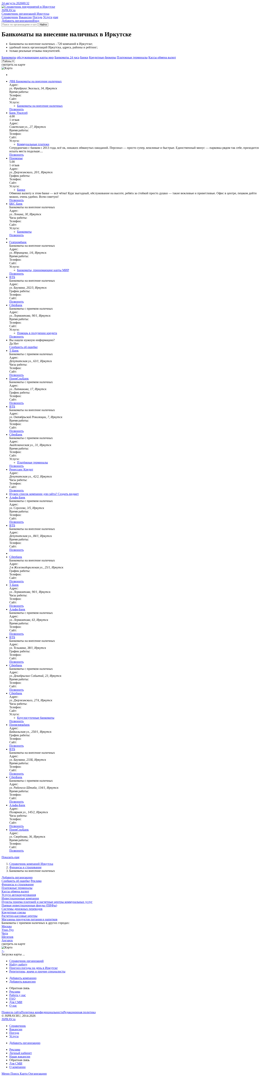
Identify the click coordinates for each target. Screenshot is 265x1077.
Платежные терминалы (132, 57)
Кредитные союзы (14, 912)
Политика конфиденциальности (42, 1012)
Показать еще (10, 857)
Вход (36, 20)
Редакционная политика (79, 1012)
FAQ (12, 998)
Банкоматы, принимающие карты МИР (43, 270)
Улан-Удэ (8, 929)
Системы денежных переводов (22, 909)
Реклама (36, 881)
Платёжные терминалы (32, 462)
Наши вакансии (19, 1056)
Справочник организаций (26, 961)
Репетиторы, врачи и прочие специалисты (37, 971)
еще (55, 17)
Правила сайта (11, 1012)
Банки (84, 57)
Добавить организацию (17, 20)
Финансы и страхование (25, 867)
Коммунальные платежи (33, 144)
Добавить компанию (22, 978)
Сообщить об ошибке (16, 881)
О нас (13, 1005)
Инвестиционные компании (20, 898)
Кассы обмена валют (162, 57)
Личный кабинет (20, 1053)
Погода (37, 17)
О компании (17, 1067)
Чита (5, 933)
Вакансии (25, 17)
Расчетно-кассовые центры (19, 916)
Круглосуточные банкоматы (35, 717)
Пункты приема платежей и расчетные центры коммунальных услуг (47, 902)
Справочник (10, 17)
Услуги (47, 17)
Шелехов (7, 936)
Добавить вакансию (22, 981)
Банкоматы (9, 57)
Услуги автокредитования (19, 895)
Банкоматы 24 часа (67, 57)
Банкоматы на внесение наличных (40, 105)
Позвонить (16, 109)
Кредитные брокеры (102, 57)
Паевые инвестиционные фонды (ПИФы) (29, 905)
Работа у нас (17, 995)
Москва (7, 926)
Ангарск (7, 940)
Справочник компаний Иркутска (31, 863)
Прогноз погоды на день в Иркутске (33, 968)
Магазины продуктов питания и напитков (29, 919)
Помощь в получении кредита (37, 333)
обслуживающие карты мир (35, 57)
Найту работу (18, 964)
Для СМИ (15, 1002)
